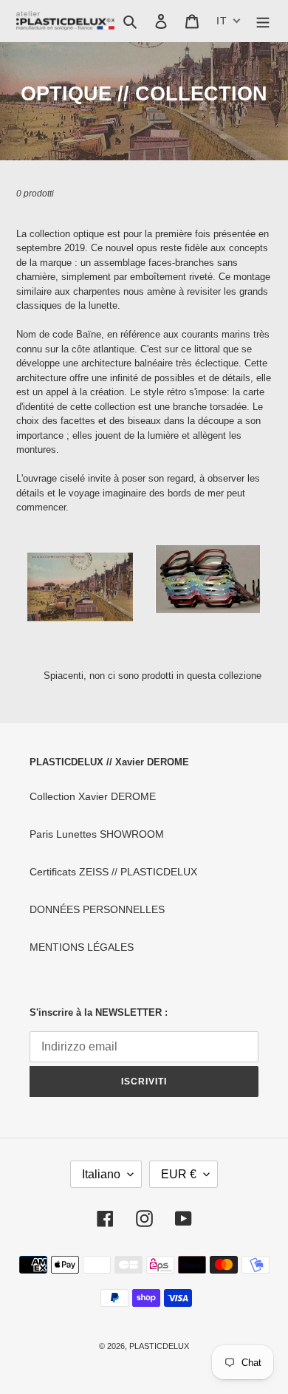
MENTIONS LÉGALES (82, 947)
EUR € (178, 1174)
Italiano (101, 1174)
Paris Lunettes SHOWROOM (97, 834)
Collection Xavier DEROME (93, 796)
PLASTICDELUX (159, 1346)
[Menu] (262, 20)
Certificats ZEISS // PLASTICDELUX (113, 872)
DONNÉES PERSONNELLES (97, 909)
